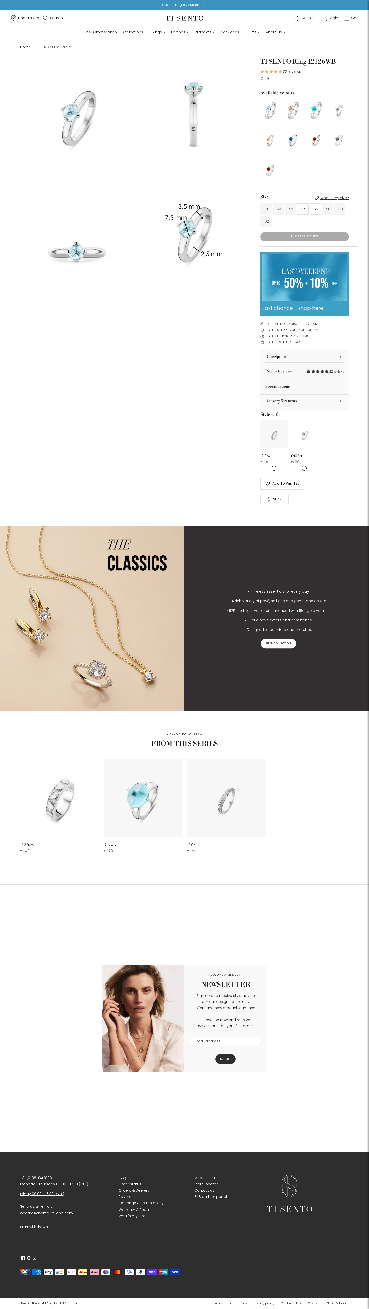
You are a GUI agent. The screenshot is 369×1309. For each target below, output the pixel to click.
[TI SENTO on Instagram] (34, 1258)
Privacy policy (264, 1303)
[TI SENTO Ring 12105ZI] (274, 434)
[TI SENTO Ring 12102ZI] (305, 434)
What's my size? (334, 197)
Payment (127, 1196)
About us (274, 32)
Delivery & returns (281, 401)
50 (279, 209)
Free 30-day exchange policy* (293, 330)
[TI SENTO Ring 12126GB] (339, 139)
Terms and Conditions (230, 1303)
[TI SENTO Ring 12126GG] (339, 109)
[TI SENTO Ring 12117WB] (143, 798)
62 (267, 221)
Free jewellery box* (283, 342)
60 (340, 209)
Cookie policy (291, 1303)
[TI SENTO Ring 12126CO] (316, 139)
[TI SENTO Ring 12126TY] (270, 139)
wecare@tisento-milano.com (46, 1213)
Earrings (178, 32)
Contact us (204, 1190)
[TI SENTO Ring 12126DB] (293, 139)
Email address (205, 1033)
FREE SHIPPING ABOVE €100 (288, 336)
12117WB (110, 844)
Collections (133, 32)
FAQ (122, 1177)
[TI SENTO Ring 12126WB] (270, 109)
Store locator (206, 1184)
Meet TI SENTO (206, 1177)
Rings (157, 32)
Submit (225, 1059)
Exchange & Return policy (141, 1202)
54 (303, 209)
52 (291, 209)
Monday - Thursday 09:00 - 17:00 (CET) (54, 1184)
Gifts (253, 32)
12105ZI (266, 455)
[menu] (49, 1303)
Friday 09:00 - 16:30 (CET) (42, 1193)
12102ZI (296, 455)
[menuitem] (231, 1303)
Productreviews (304, 371)
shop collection (278, 643)
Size (264, 197)
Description (275, 356)
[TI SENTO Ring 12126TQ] (316, 109)
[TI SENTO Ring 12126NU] (293, 109)
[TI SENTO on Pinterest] (29, 1258)
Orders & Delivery (134, 1190)
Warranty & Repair (135, 1209)
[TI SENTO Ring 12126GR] (270, 169)
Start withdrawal (34, 1226)
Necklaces (230, 32)
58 (328, 209)
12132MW (27, 844)
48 (267, 209)
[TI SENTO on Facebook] (23, 1258)
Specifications (277, 386)
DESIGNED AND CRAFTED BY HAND (293, 324)
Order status (130, 1184)
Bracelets (203, 32)
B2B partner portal (210, 1196)
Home (25, 47)
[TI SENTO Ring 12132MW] (59, 798)
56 (316, 209)
